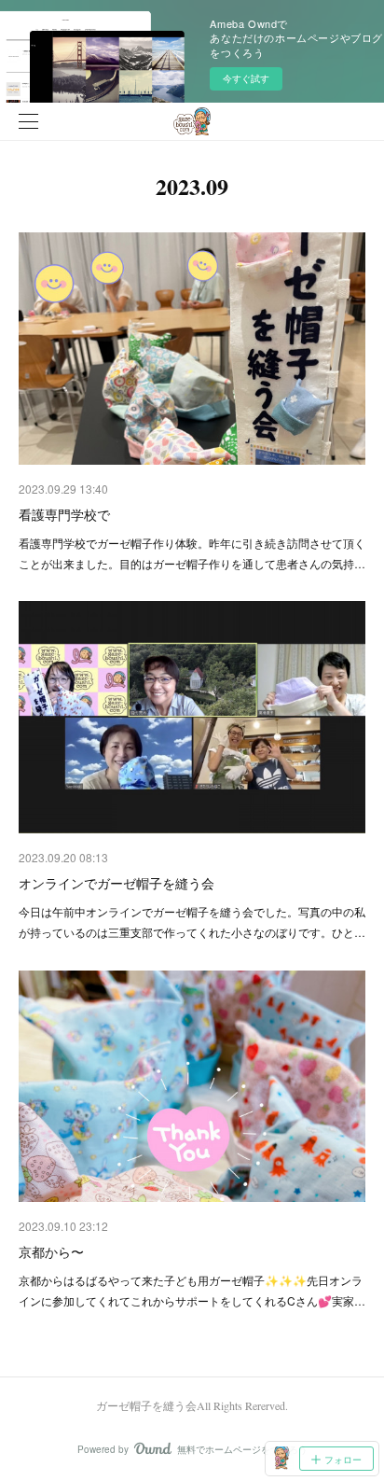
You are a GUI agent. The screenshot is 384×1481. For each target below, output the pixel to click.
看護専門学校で (64, 514)
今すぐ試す (246, 78)
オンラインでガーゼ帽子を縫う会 (116, 882)
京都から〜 (51, 1251)
